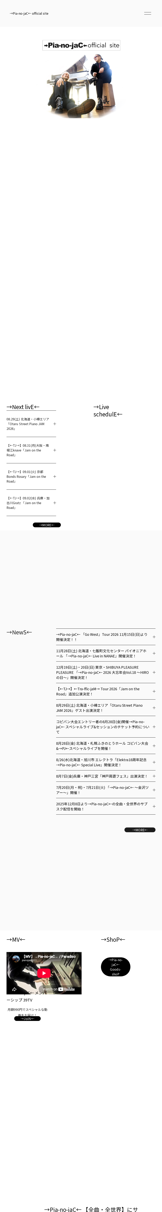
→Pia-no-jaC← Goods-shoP (115, 966)
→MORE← (47, 525)
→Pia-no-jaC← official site (29, 13)
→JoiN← (27, 1018)
